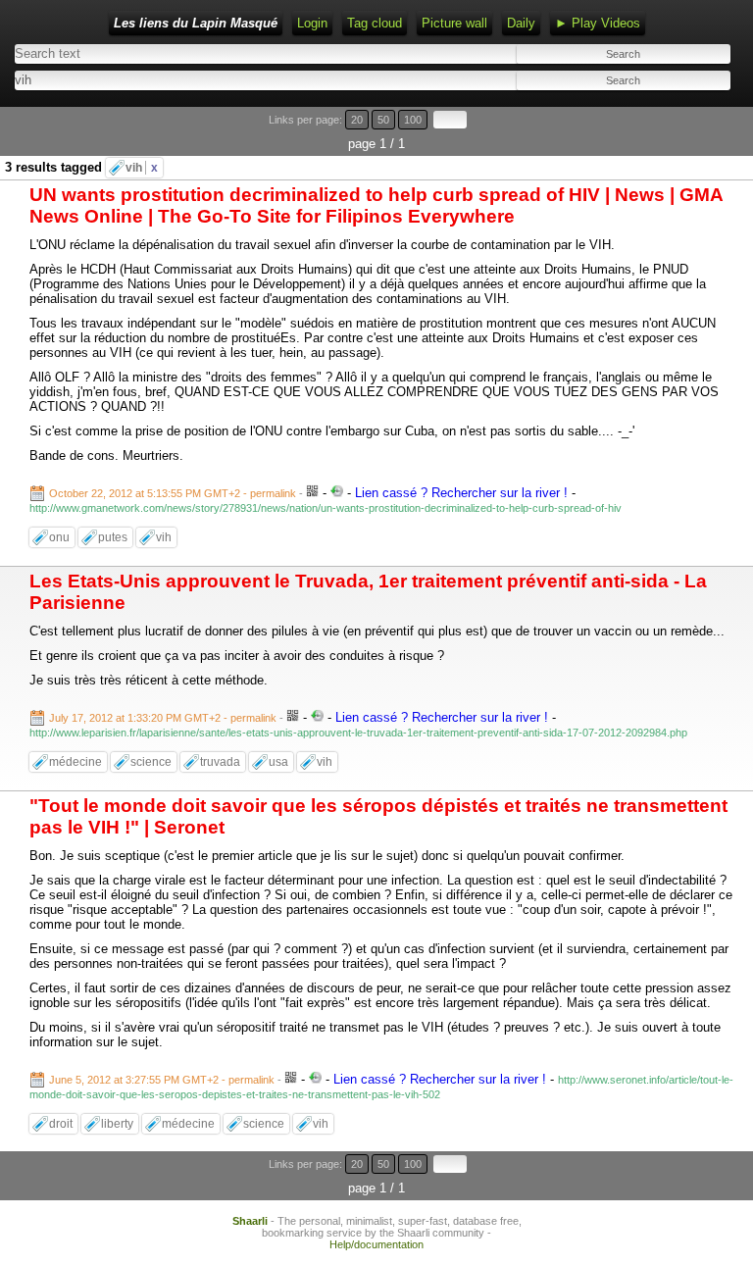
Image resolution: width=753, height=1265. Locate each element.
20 (357, 120)
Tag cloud (374, 23)
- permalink (174, 493)
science (151, 762)
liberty (117, 1124)
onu (59, 537)
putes (112, 537)
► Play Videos (597, 23)
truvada (220, 762)
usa (278, 762)
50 (383, 120)
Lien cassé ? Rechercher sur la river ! (461, 492)
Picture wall (454, 23)
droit (61, 1124)
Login (312, 23)
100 (413, 120)
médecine (75, 762)
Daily (521, 23)
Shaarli (250, 1221)
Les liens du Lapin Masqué (195, 23)
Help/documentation (376, 1244)
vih (142, 168)
